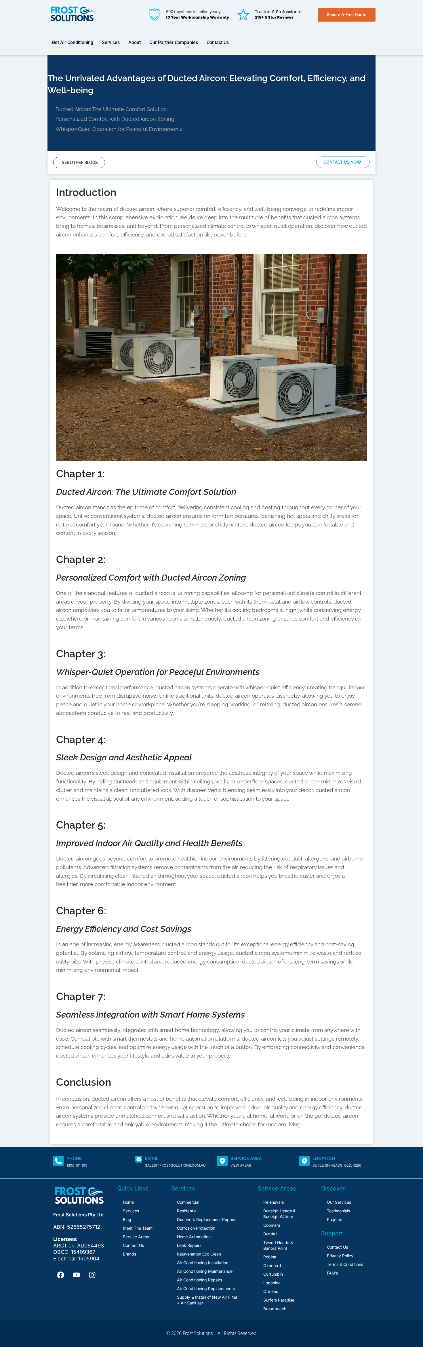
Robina (269, 1256)
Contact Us (218, 42)
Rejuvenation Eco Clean (199, 1253)
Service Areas (136, 1236)
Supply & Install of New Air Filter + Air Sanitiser (207, 1300)
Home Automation (194, 1236)
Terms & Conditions (345, 1264)
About (134, 42)
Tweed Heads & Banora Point (278, 1245)
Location (324, 1158)
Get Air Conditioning (72, 42)
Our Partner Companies (173, 42)
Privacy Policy (340, 1255)
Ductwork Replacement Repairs (206, 1219)
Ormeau (270, 1291)
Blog (127, 1219)
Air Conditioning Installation (202, 1262)
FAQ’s (332, 1272)
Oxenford (272, 1265)
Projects (334, 1219)
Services (111, 42)
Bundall (270, 1233)
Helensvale (273, 1202)
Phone (74, 1158)
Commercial (188, 1202)
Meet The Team (138, 1228)
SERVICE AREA (246, 1158)
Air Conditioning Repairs (199, 1279)
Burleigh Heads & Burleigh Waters (279, 1213)
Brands (129, 1253)
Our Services (339, 1202)
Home (128, 1202)
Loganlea (272, 1282)
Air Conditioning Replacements (206, 1288)
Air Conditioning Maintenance (205, 1271)
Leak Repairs (189, 1245)
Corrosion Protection (196, 1228)
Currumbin (273, 1274)
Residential (187, 1210)
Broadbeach (274, 1308)
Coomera (271, 1225)
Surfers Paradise (278, 1300)
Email (151, 1158)
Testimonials (338, 1210)
